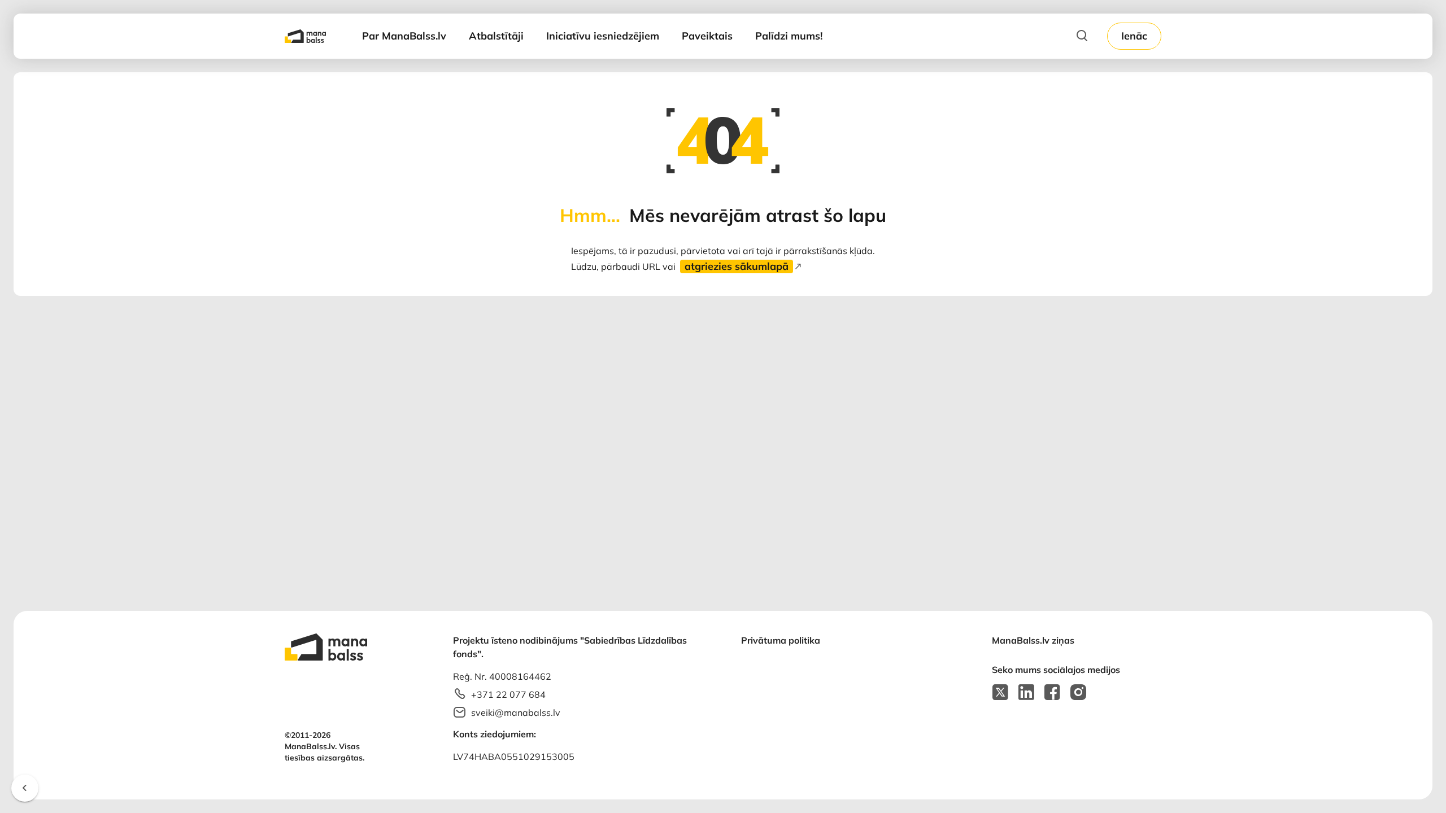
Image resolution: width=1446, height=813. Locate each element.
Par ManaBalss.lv (404, 35)
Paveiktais (707, 35)
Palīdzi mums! (788, 35)
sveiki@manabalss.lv (515, 712)
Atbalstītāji (496, 35)
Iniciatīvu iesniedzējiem (602, 35)
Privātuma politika (780, 640)
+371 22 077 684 (508, 694)
